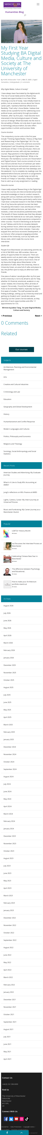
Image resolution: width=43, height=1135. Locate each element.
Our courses (21, 349)
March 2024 (8, 814)
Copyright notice (28, 1127)
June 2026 (7, 620)
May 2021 (7, 1051)
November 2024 (10, 754)
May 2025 (7, 710)
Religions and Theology (13, 444)
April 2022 (7, 970)
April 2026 (7, 635)
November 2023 (10, 843)
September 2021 (10, 1022)
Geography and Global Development (18, 407)
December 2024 (10, 747)
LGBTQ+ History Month (21, 531)
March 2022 (8, 977)
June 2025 (7, 702)
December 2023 (10, 836)
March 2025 (8, 725)
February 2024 (9, 821)
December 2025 (10, 665)
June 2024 (7, 791)
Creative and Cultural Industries (16, 384)
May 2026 (7, 628)
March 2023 (8, 895)
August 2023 (8, 858)
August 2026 (8, 606)
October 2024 (9, 762)
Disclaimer (4, 1127)
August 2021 (8, 1029)
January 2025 (9, 739)
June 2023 (7, 873)
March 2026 (8, 643)
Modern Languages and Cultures (16, 429)
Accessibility (5, 1130)
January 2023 (9, 910)
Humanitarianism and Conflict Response (19, 421)
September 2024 (10, 769)
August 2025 (8, 687)
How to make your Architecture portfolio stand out (24, 583)
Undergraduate (14, 82)
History (6, 414)
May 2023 (7, 881)
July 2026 (7, 613)
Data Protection (15, 1127)
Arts (5, 377)
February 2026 (9, 650)
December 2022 (10, 918)
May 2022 (7, 962)
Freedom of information (19, 1130)
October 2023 (9, 851)
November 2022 (10, 925)
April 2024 (7, 806)
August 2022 (8, 947)
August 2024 (8, 776)
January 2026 (9, 658)
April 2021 (7, 1059)
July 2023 (7, 866)
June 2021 (7, 1044)
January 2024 (9, 829)
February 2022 (9, 985)
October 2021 (9, 1014)
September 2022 (10, 940)
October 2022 (9, 933)
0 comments (25, 82)
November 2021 (10, 1007)
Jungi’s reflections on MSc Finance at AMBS (20, 492)
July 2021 (7, 1037)
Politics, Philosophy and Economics (17, 436)
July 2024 (7, 784)
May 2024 (7, 799)
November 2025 (10, 672)
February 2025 (9, 732)
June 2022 (7, 955)
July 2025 (7, 695)
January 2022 (9, 992)
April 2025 (7, 717)
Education (7, 399)
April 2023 (7, 888)
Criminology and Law (12, 392)
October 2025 (9, 680)
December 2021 (10, 999)
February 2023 (9, 903)
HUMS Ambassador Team (12, 80)
